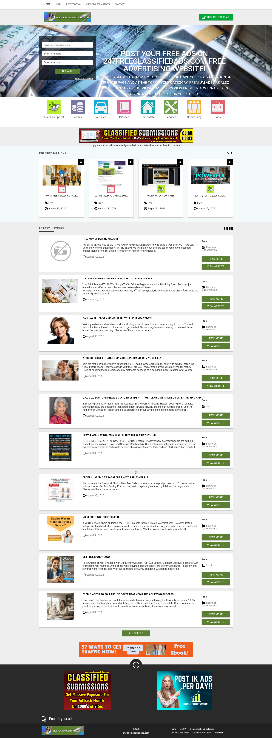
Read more (216, 258)
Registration (73, 4)
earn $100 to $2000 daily (160, 196)
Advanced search (84, 78)
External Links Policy (202, 733)
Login (58, 4)
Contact (120, 4)
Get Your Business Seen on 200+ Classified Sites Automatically (210, 196)
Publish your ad (218, 17)
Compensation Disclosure (202, 729)
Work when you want (111, 196)
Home (47, 4)
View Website (215, 266)
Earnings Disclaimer (180, 733)
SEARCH (68, 71)
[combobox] (67, 53)
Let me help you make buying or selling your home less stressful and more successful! (61, 196)
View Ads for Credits (98, 4)
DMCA (183, 729)
